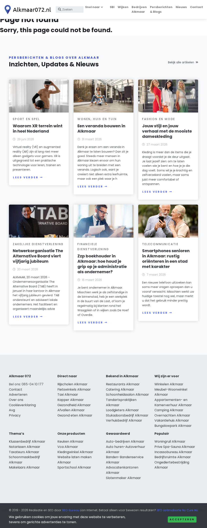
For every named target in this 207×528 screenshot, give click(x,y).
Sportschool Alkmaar (74, 467)
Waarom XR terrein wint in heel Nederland (37, 128)
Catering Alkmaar (120, 389)
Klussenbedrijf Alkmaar (27, 441)
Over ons (16, 399)
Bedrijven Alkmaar (139, 9)
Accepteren (182, 519)
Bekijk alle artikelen (181, 62)
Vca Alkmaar (67, 446)
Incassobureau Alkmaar (173, 452)
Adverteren (18, 394)
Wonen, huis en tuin (97, 119)
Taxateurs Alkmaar (24, 452)
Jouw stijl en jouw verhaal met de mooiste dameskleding (167, 131)
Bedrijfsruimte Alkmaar (172, 457)
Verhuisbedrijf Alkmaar (124, 420)
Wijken (123, 7)
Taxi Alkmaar (67, 394)
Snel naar (92, 7)
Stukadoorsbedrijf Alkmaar (127, 415)
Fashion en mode (158, 119)
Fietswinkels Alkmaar (74, 389)
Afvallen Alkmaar (71, 410)
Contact (196, 7)
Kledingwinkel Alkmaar (75, 452)
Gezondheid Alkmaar (74, 405)
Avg (12, 410)
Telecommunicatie (160, 244)
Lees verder (25, 177)
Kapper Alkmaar (70, 399)
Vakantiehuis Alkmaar (171, 420)
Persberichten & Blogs (161, 9)
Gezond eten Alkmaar (74, 415)
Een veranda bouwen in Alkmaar (101, 128)
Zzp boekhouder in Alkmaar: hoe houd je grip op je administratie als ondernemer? (102, 264)
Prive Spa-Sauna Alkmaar (174, 446)
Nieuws (181, 7)
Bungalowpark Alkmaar (173, 425)
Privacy (15, 415)
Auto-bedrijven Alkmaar (125, 441)
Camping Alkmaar (168, 410)
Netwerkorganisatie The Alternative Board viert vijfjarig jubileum (38, 256)
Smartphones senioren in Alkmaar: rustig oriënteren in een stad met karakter (166, 258)
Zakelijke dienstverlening (38, 244)
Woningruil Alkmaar (169, 441)
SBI (112, 7)
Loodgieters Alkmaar (122, 410)
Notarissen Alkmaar (24, 446)
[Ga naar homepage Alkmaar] (26, 9)
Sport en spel (26, 119)
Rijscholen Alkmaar (72, 384)
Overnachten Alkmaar (172, 415)
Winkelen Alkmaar (168, 384)
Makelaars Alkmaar (24, 467)
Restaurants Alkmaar (123, 384)
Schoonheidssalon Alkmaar (127, 394)
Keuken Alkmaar (70, 441)
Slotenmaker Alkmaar (123, 478)
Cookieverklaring (22, 405)
